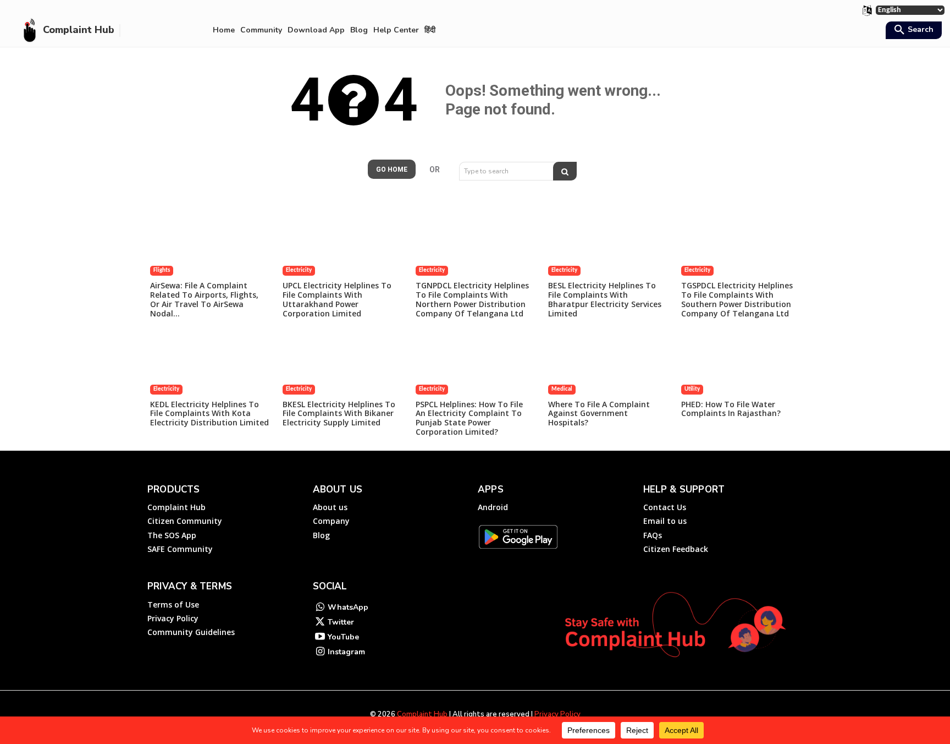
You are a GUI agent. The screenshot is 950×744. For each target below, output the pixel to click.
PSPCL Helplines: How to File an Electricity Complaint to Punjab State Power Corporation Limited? (469, 418)
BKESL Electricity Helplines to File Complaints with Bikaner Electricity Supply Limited (339, 413)
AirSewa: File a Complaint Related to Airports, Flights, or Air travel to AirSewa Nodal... (204, 299)
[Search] (565, 171)
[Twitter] (320, 622)
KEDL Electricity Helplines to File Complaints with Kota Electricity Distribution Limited (209, 413)
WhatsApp (348, 607)
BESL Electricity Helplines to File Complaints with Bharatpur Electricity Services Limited (604, 299)
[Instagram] (320, 652)
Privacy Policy (557, 714)
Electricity (299, 270)
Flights (161, 270)
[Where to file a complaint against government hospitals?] (607, 364)
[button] (912, 31)
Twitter (341, 622)
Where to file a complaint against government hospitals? (599, 413)
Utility (692, 389)
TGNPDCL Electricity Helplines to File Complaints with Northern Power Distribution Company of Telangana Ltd (472, 299)
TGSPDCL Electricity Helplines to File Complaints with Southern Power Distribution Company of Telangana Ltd (737, 299)
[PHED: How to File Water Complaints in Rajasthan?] (740, 364)
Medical (561, 389)
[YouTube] (320, 637)
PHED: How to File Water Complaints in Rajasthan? (731, 409)
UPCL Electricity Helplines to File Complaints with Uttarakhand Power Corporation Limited (337, 299)
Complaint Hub (422, 714)
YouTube (343, 637)
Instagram (346, 652)
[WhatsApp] (320, 607)
